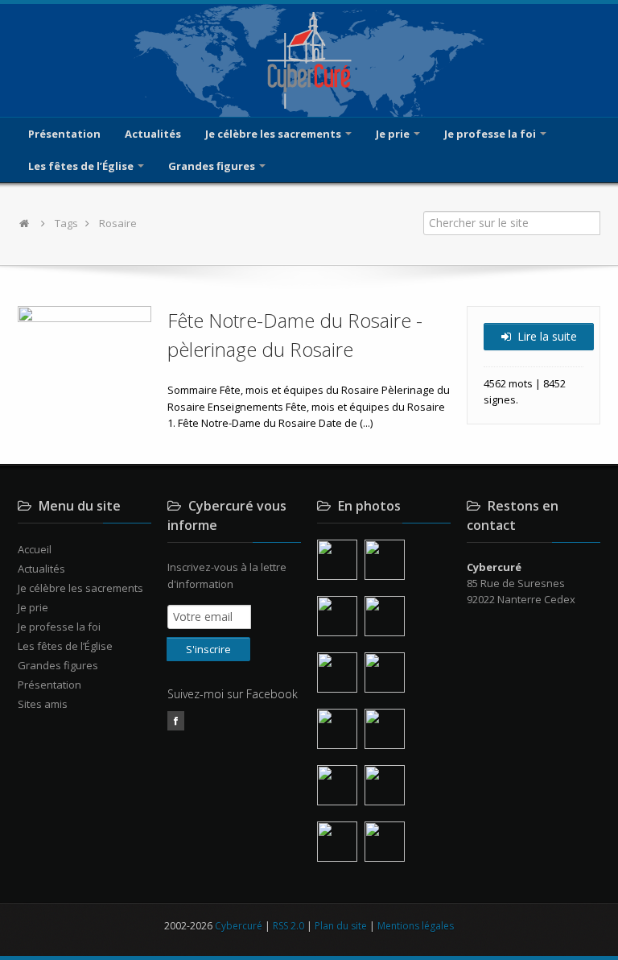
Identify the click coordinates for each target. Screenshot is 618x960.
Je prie (394, 133)
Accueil (35, 549)
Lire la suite (545, 336)
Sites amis (43, 704)
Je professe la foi (491, 133)
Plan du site (341, 926)
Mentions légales (415, 926)
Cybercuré (238, 926)
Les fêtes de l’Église (82, 166)
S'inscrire (208, 649)
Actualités (153, 133)
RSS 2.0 (288, 926)
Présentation (64, 133)
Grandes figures (213, 166)
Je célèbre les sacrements (274, 133)
